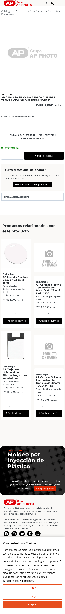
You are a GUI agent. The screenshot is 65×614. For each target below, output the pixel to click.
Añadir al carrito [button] (16, 321)
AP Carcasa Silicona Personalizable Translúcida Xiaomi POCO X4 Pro (48, 381)
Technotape (7, 94)
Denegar (32, 596)
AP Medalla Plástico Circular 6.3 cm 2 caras (15, 280)
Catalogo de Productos (14, 11)
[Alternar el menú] (58, 3)
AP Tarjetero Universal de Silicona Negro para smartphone (15, 374)
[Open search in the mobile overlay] (47, 3)
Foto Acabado (38, 11)
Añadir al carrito (44, 155)
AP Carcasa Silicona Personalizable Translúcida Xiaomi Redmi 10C (48, 289)
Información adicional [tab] (16, 197)
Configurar (32, 587)
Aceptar (32, 604)
